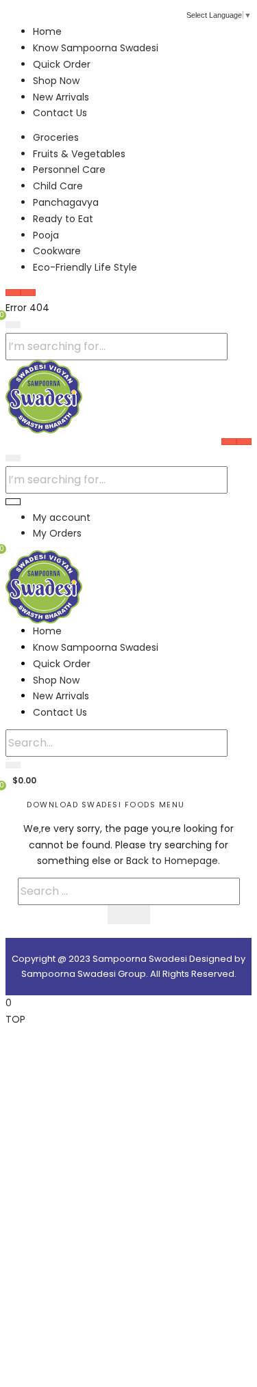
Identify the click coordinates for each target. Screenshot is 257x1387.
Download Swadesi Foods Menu (106, 804)
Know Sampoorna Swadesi (95, 48)
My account (61, 517)
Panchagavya (66, 202)
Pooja (46, 235)
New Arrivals (61, 97)
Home (47, 31)
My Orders (57, 533)
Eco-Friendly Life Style (85, 267)
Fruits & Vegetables (79, 154)
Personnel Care (69, 169)
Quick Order (61, 64)
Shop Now (56, 80)
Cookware (57, 251)
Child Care (58, 186)
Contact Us (60, 113)
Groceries (56, 137)
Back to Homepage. (173, 860)
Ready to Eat (63, 219)
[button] (20, 780)
